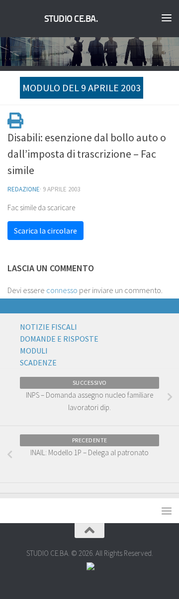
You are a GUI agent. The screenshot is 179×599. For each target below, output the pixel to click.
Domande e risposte (59, 339)
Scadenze (38, 362)
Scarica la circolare (45, 231)
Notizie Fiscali (48, 327)
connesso (62, 290)
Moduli (34, 351)
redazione (23, 189)
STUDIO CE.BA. (71, 18)
